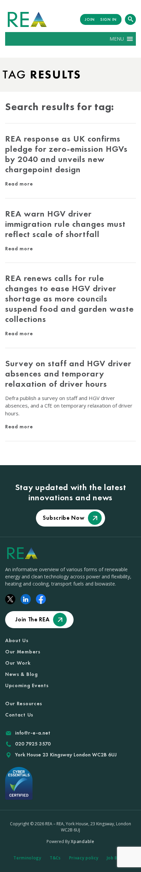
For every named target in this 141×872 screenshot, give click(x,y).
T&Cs (55, 858)
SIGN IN (108, 19)
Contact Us (19, 714)
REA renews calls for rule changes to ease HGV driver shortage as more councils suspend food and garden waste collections (69, 298)
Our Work (18, 663)
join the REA (32, 619)
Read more (19, 183)
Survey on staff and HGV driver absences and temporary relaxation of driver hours (68, 373)
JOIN (90, 19)
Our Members (22, 651)
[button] (117, 39)
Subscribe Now (63, 517)
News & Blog (21, 674)
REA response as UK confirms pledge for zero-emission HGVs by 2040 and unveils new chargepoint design (66, 154)
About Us (16, 640)
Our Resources (23, 703)
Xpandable (82, 841)
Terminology (27, 858)
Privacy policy (84, 858)
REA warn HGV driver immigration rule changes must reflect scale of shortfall (65, 224)
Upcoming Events (27, 685)
